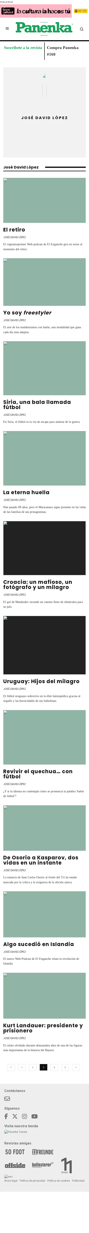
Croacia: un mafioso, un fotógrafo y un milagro (37, 584)
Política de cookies (58, 1180)
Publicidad (78, 1180)
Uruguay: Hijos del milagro (41, 681)
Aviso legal (10, 1180)
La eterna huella (26, 492)
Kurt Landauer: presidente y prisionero (43, 1028)
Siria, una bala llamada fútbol (37, 405)
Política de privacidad (32, 1180)
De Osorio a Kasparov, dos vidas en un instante (40, 860)
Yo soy (27, 312)
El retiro (14, 229)
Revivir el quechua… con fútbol (38, 774)
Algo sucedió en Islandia (38, 944)
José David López (14, 237)
